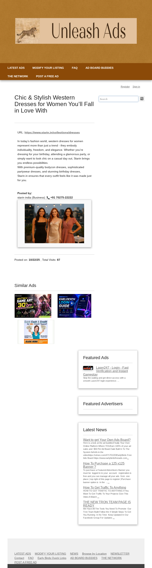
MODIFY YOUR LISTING (48, 67)
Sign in (136, 86)
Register (125, 86)
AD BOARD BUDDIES (99, 67)
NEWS (74, 553)
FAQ (75, 67)
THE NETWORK (18, 76)
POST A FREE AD (47, 76)
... (128, 458)
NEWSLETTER (120, 553)
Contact (19, 558)
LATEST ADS (16, 67)
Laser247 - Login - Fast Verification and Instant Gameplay (105, 371)
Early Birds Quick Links (52, 558)
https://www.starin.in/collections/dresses (52, 132)
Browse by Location (94, 553)
